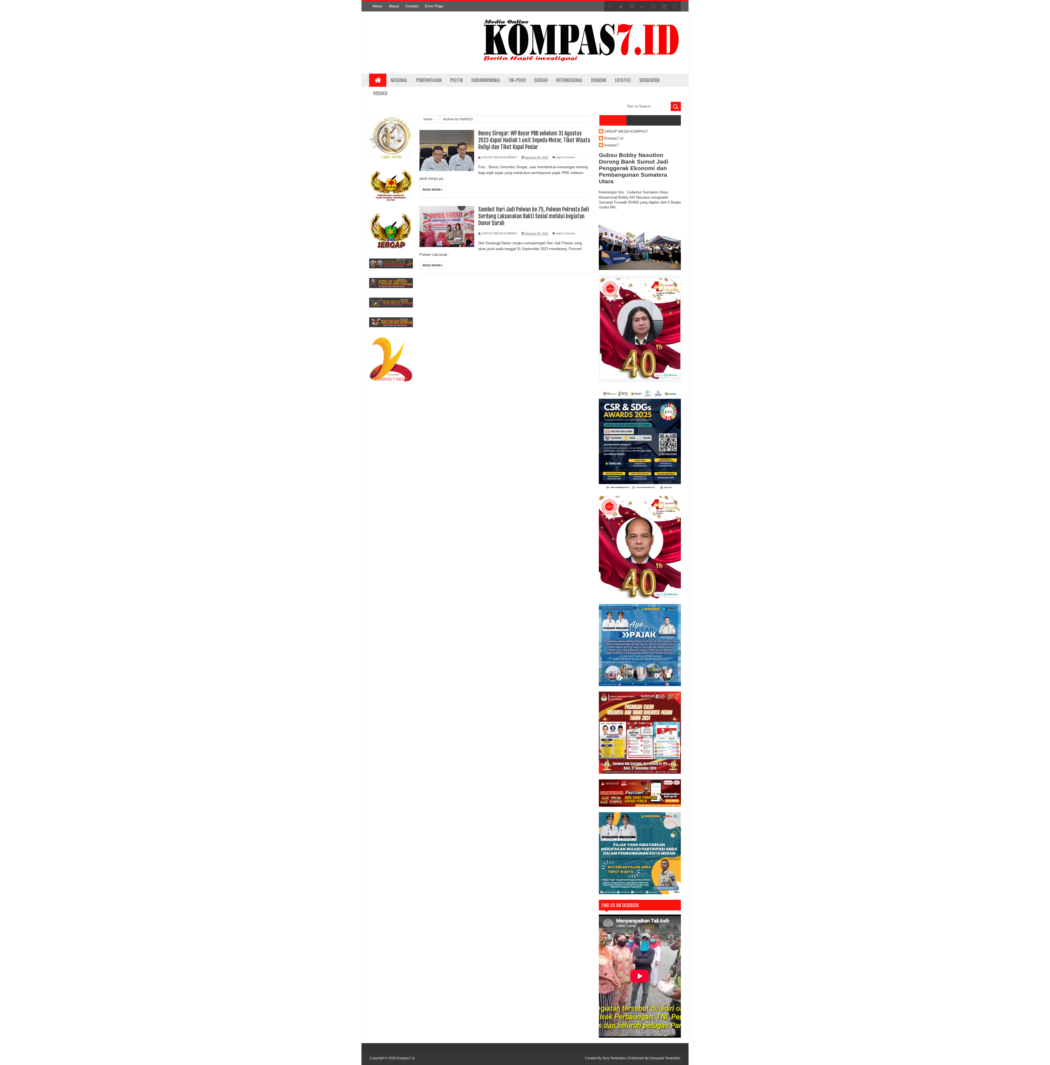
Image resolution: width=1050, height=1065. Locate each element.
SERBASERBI (649, 80)
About (394, 6)
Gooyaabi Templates (665, 1058)
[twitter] (620, 6)
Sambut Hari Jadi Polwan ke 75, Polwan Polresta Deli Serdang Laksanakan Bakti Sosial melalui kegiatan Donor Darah (533, 216)
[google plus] (675, 6)
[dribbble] (653, 6)
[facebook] (609, 6)
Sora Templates (614, 1058)
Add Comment (565, 157)
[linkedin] (664, 6)
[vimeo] (631, 6)
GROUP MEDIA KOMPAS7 (626, 131)
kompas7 (611, 145)
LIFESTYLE (623, 80)
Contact (412, 6)
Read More (432, 189)
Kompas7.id (613, 138)
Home (377, 6)
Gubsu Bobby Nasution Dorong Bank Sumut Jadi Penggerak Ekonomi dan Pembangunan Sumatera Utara (633, 168)
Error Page (434, 6)
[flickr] (642, 6)
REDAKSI (380, 93)
